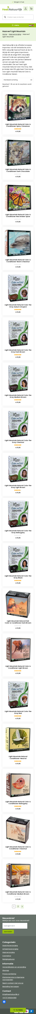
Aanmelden (8, 932)
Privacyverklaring (9, 974)
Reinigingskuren (8, 959)
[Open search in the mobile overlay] (18, 17)
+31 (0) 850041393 (9, 998)
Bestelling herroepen (10, 986)
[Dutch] (30, 25)
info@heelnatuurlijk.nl (10, 994)
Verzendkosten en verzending (14, 967)
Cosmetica (6, 956)
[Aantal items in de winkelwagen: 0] (31, 8)
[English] (32, 25)
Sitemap (5, 970)
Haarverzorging (15, 34)
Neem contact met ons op (12, 983)
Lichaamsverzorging (10, 949)
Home (4, 34)
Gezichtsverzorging (10, 945)
